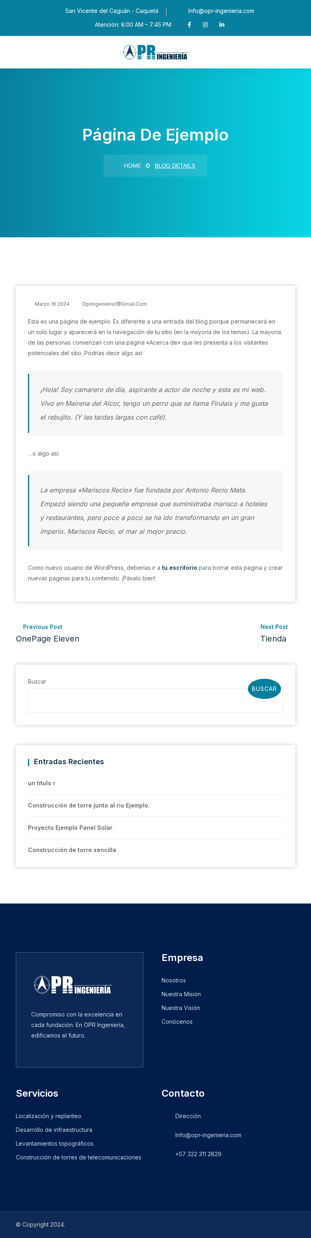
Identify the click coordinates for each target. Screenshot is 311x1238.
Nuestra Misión (181, 994)
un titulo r (41, 783)
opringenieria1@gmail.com (114, 304)
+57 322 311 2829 (198, 1154)
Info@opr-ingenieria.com (221, 10)
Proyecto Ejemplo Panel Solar (70, 827)
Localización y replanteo (48, 1115)
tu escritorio (179, 567)
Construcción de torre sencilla (72, 849)
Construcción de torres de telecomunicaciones (78, 1157)
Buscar (37, 681)
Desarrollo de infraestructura (54, 1129)
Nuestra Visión (181, 1007)
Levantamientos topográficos (55, 1143)
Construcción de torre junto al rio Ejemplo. (89, 805)
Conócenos (177, 1021)
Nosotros (174, 980)
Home (131, 165)
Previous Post (47, 633)
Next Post (275, 633)
